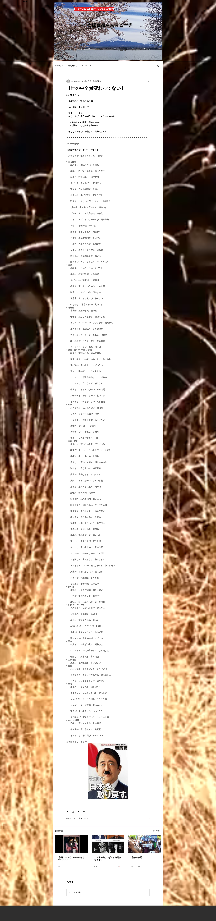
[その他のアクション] (148, 81)
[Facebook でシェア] (67, 811)
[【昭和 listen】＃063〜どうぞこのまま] (71, 844)
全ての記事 (59, 66)
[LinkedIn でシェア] (78, 811)
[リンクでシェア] (84, 811)
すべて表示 (157, 831)
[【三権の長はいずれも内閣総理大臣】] (108, 844)
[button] (158, 66)
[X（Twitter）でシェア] (73, 811)
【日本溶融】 (137, 857)
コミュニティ (86, 66)
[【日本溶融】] (144, 844)
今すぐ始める (72, 66)
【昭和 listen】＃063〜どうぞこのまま (71, 858)
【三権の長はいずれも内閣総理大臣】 (107, 858)
